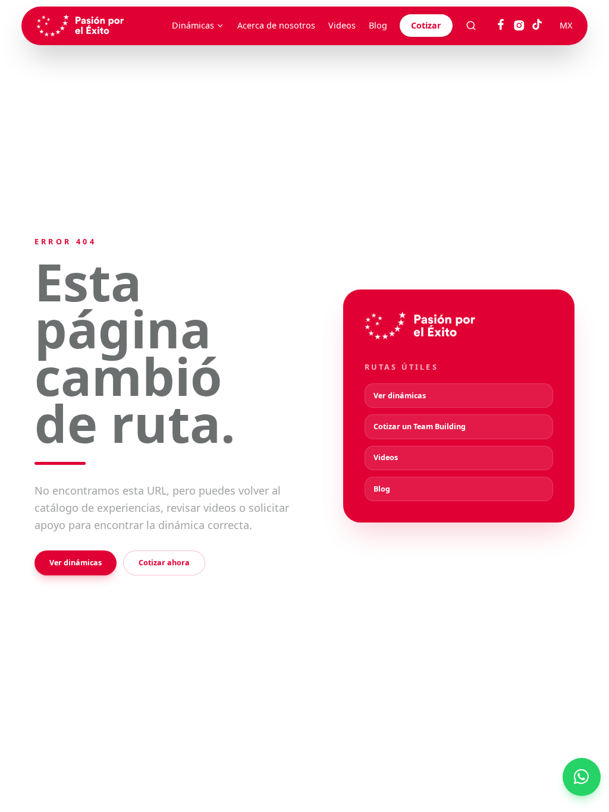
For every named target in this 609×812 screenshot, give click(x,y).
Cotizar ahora (164, 563)
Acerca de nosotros (276, 25)
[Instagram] (519, 25)
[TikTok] (537, 25)
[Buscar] (471, 25)
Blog (378, 25)
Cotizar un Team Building (419, 426)
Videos (342, 25)
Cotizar (426, 25)
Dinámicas (193, 25)
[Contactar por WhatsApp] (582, 777)
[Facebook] (500, 25)
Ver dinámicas (75, 563)
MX (566, 25)
